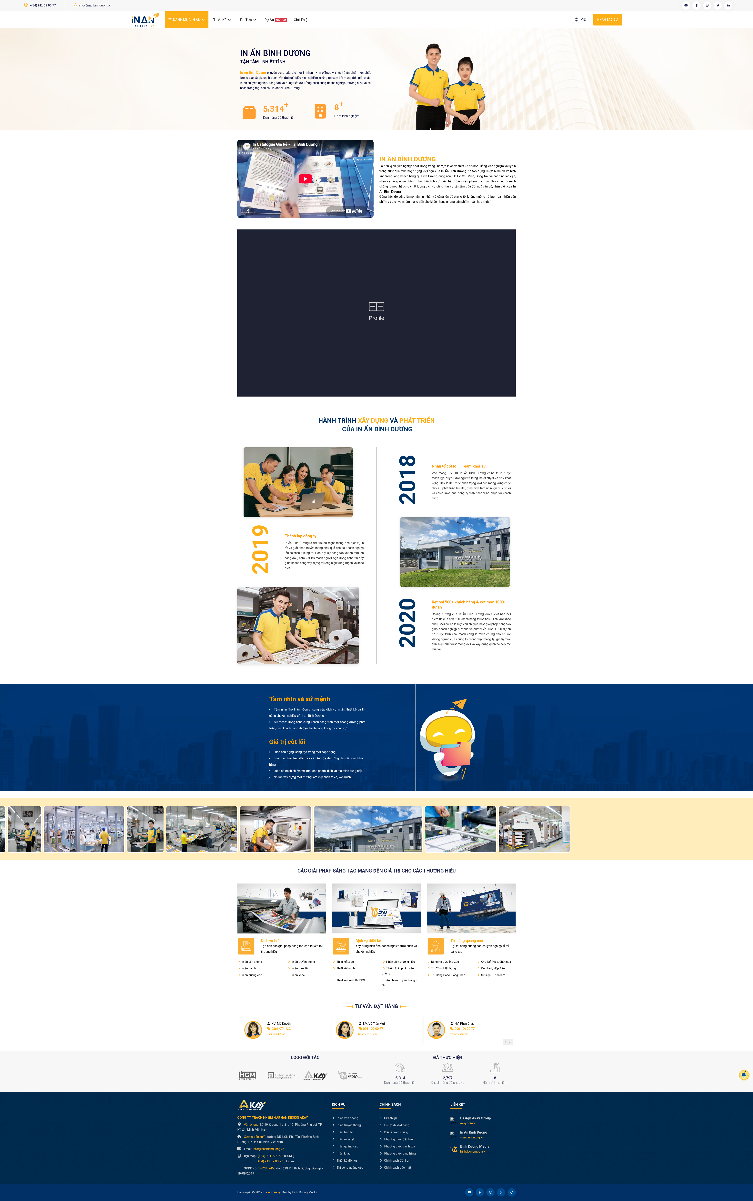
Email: (264, 1149)
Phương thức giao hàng (399, 1153)
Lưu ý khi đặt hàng (396, 1125)
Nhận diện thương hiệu (400, 962)
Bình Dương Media (474, 1146)
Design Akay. (272, 1192)
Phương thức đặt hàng (399, 1139)
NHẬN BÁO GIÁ (607, 19)
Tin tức (246, 20)
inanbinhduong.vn (472, 1137)
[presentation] (506, 1042)
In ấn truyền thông (303, 962)
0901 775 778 (464, 1029)
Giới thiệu (301, 20)
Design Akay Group (475, 1118)
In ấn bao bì (248, 968)
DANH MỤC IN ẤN (186, 20)
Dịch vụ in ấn (271, 941)
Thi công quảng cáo (466, 941)
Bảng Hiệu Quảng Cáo (444, 962)
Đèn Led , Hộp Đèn (492, 968)
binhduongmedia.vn (473, 1151)
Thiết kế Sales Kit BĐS (350, 980)
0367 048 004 (372, 1029)
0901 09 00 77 (281, 1029)
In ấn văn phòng (251, 962)
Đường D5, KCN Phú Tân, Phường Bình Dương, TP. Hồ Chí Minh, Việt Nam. (278, 1139)
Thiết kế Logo (345, 962)
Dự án (275, 20)
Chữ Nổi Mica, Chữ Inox (495, 962)
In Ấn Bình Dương (473, 1132)
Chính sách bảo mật (397, 1167)
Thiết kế (220, 20)
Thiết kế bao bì (345, 968)
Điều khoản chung (395, 1132)
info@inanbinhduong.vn (95, 5)
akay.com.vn (468, 1123)
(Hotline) (266, 1161)
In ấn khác (298, 975)
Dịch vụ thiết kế (368, 941)
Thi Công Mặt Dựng (443, 968)
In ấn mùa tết (300, 968)
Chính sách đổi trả (396, 1160)
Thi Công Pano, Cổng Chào (447, 975)
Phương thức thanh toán (400, 1146)
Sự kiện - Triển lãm (492, 975)
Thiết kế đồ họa (346, 1160)
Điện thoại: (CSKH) (268, 1156)
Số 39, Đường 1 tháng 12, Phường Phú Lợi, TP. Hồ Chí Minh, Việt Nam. (279, 1127)
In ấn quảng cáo (251, 975)
